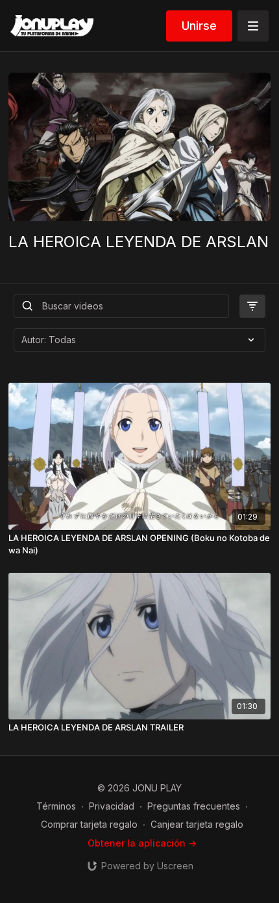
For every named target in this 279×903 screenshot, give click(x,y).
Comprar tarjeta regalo (89, 824)
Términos (56, 806)
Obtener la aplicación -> (142, 843)
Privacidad (111, 806)
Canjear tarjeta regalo (197, 824)
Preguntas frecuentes (193, 806)
